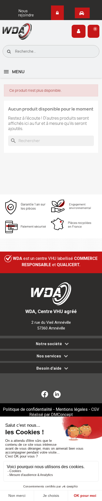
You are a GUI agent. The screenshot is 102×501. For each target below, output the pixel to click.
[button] (26, 12)
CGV (95, 409)
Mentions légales (72, 409)
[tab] (51, 344)
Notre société (49, 343)
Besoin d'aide (48, 368)
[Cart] (93, 31)
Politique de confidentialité (27, 409)
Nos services (49, 356)
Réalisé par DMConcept (51, 414)
